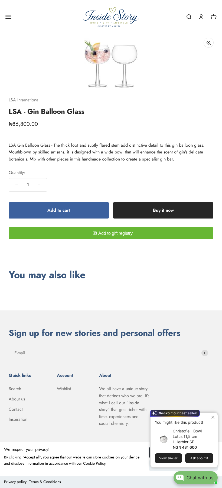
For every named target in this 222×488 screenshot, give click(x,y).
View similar (168, 458)
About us (17, 399)
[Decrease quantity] (17, 184)
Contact (16, 409)
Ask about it (199, 458)
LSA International (24, 100)
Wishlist (64, 389)
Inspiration (18, 419)
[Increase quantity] (39, 184)
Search (15, 389)
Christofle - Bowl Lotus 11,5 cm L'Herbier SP (187, 436)
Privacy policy (15, 481)
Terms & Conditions (45, 481)
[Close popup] (213, 417)
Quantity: (17, 172)
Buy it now (163, 210)
